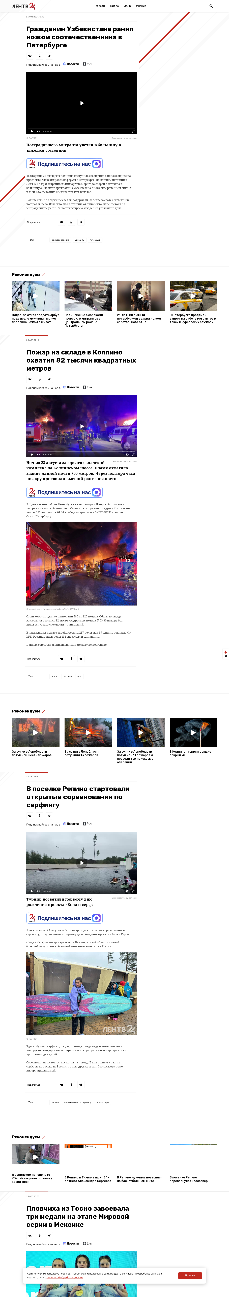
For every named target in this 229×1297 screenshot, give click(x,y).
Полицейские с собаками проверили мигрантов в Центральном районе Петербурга (84, 320)
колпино (68, 676)
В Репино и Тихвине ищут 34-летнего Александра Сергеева (88, 1179)
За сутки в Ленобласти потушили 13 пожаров (82, 753)
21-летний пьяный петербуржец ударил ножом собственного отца (139, 318)
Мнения (141, 6)
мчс (79, 676)
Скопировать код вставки (124, 138)
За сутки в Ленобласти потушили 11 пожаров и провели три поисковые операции (135, 757)
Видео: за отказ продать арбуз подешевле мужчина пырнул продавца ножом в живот (35, 318)
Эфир (127, 6)
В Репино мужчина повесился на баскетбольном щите (139, 1179)
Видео (114, 6)
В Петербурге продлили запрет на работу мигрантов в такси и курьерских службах (193, 318)
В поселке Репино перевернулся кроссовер (189, 1179)
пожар (55, 676)
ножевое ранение (60, 240)
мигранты (79, 240)
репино (55, 1102)
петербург (95, 240)
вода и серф (103, 1102)
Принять (190, 1275)
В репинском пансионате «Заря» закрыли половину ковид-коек (32, 1178)
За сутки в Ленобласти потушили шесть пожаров (31, 753)
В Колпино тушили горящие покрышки (190, 753)
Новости (99, 6)
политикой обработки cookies (65, 1277)
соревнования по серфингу (77, 1102)
